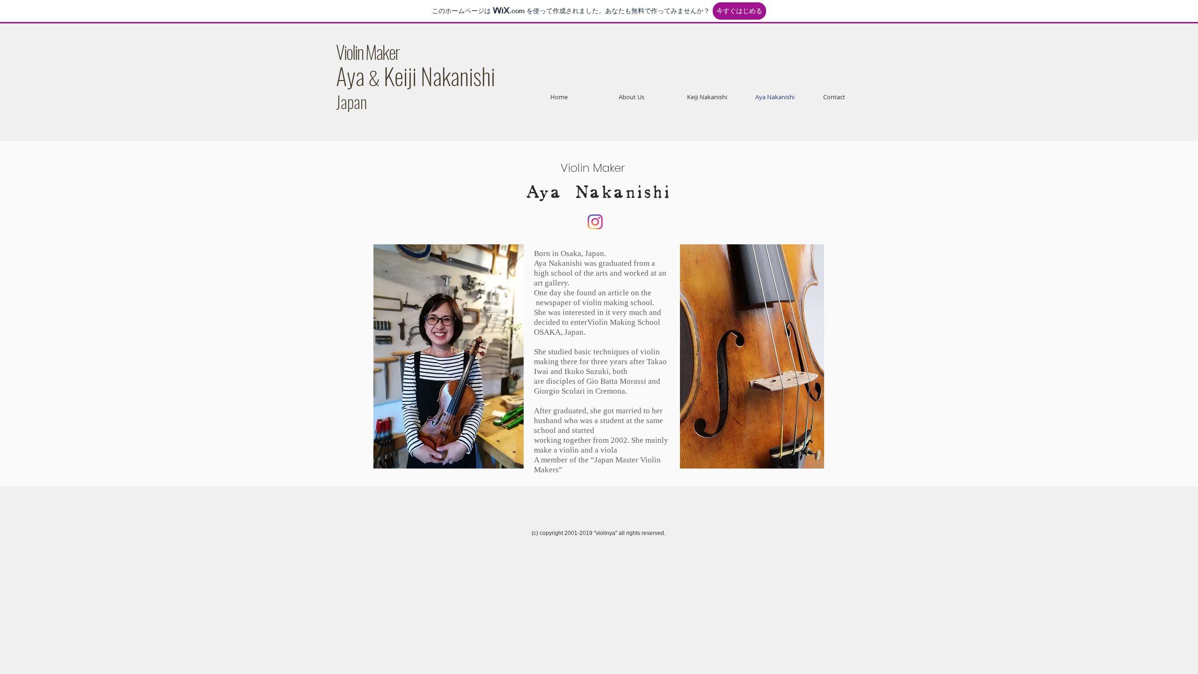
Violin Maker (367, 51)
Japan (351, 101)
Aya (350, 75)
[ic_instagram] (595, 221)
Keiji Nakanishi (439, 75)
